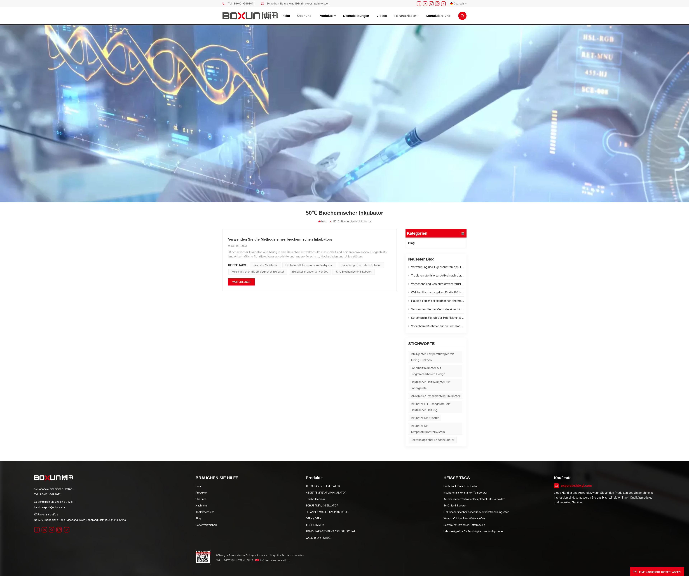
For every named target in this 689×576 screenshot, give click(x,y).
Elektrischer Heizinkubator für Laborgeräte (430, 385)
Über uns (304, 16)
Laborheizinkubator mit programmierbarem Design (428, 371)
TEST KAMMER (315, 524)
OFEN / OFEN (313, 518)
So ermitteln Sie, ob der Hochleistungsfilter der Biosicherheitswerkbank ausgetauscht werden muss (437, 317)
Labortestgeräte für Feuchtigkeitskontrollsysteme (473, 531)
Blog (411, 243)
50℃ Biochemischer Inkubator (353, 271)
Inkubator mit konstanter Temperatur (465, 492)
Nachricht (201, 505)
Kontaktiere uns (438, 16)
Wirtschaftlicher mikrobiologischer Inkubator (257, 271)
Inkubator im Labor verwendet (310, 271)
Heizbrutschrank (315, 499)
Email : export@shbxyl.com (50, 507)
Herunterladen (405, 16)
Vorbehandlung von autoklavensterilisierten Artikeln (437, 284)
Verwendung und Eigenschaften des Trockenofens (437, 267)
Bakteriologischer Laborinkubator (432, 440)
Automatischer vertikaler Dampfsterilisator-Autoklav (474, 499)
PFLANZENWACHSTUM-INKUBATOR (327, 511)
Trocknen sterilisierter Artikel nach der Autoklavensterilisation (437, 275)
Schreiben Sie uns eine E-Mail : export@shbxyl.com (298, 3)
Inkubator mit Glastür (425, 418)
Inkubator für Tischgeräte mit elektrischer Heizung (430, 407)
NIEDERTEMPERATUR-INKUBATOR (326, 492)
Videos (381, 16)
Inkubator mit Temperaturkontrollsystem (428, 429)
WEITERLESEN (241, 281)
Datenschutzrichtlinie (238, 560)
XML (218, 560)
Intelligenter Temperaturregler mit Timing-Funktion (432, 357)
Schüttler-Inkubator (455, 505)
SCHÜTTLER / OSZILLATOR (322, 505)
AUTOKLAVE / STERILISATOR (323, 486)
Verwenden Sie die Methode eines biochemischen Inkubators (437, 309)
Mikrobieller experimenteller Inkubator (435, 396)
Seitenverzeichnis (206, 524)
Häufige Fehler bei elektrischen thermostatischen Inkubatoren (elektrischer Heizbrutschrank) (437, 301)
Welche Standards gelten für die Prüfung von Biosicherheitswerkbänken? (437, 292)
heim (286, 16)
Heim (198, 486)
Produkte (326, 16)
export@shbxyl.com (576, 485)
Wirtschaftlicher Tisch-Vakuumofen (464, 518)
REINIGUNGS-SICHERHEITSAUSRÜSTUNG (330, 531)
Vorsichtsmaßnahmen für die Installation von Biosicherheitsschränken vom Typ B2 (437, 326)
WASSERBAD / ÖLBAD (318, 537)
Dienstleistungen (356, 16)
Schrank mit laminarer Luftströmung (464, 524)
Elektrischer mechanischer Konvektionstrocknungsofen (476, 511)
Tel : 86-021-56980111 (242, 3)
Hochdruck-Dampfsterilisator (461, 486)
